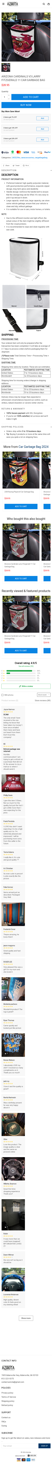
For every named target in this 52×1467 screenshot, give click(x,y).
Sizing (4, 1426)
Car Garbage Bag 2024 (33, 447)
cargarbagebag (41, 157)
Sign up (44, 1446)
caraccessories (27, 157)
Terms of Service (8, 1397)
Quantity (4, 91)
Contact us (5, 1417)
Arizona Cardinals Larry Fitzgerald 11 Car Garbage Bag (20, 565)
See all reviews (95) (26, 666)
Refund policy (7, 1405)
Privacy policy (7, 1393)
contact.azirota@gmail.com (12, 1382)
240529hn (16, 157)
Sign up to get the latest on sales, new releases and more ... (25, 1439)
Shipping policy (7, 1401)
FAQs (3, 1421)
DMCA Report (20, 1456)
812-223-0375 (7, 1378)
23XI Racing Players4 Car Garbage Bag (19, 492)
